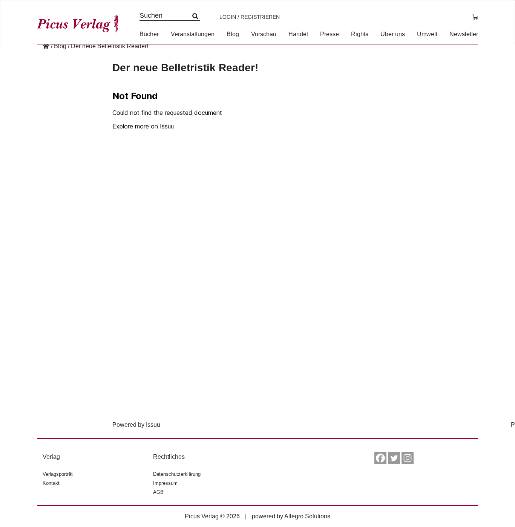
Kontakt (51, 483)
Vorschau (263, 34)
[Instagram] (408, 458)
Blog (233, 34)
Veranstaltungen (193, 34)
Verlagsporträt (58, 474)
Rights (359, 34)
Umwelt (427, 34)
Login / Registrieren (249, 17)
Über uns (392, 34)
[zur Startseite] (80, 22)
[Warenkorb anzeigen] (475, 17)
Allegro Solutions (307, 516)
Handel (298, 34)
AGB (158, 492)
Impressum (165, 483)
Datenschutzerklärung (177, 474)
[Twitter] (394, 458)
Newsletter (463, 34)
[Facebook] (380, 458)
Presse (329, 34)
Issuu (153, 425)
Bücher (149, 34)
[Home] (46, 46)
